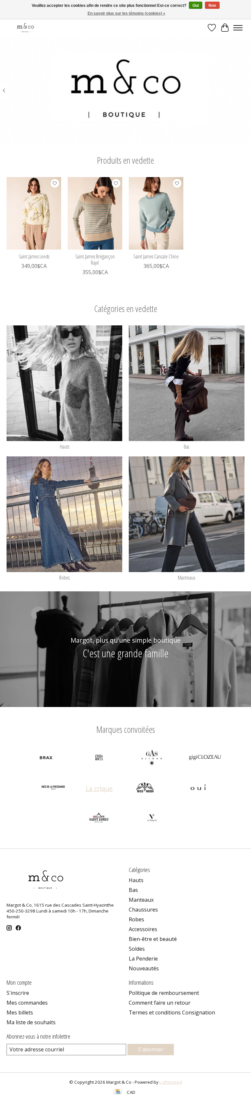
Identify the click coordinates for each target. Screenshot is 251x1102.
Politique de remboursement (164, 992)
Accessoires (143, 929)
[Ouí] (198, 788)
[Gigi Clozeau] (204, 758)
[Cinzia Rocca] (99, 758)
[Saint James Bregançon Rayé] (95, 213)
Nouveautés (144, 968)
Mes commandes (27, 1002)
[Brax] (46, 758)
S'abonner (150, 1049)
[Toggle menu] (237, 27)
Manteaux (186, 577)
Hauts (64, 446)
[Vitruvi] (151, 818)
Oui (195, 5)
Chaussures (143, 909)
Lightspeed (170, 1082)
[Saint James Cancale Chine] (156, 213)
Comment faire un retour (160, 1002)
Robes (64, 577)
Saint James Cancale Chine (156, 256)
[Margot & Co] (26, 27)
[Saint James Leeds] (34, 213)
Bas (186, 446)
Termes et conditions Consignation (172, 1012)
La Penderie (143, 958)
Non (212, 5)
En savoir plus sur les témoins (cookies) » (126, 13)
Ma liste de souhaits (31, 1022)
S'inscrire (18, 992)
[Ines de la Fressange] (53, 788)
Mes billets (20, 1012)
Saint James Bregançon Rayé (95, 259)
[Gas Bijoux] (151, 758)
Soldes (137, 948)
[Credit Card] (118, 1092)
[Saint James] (99, 818)
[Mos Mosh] (145, 788)
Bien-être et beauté (153, 939)
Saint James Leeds (34, 256)
